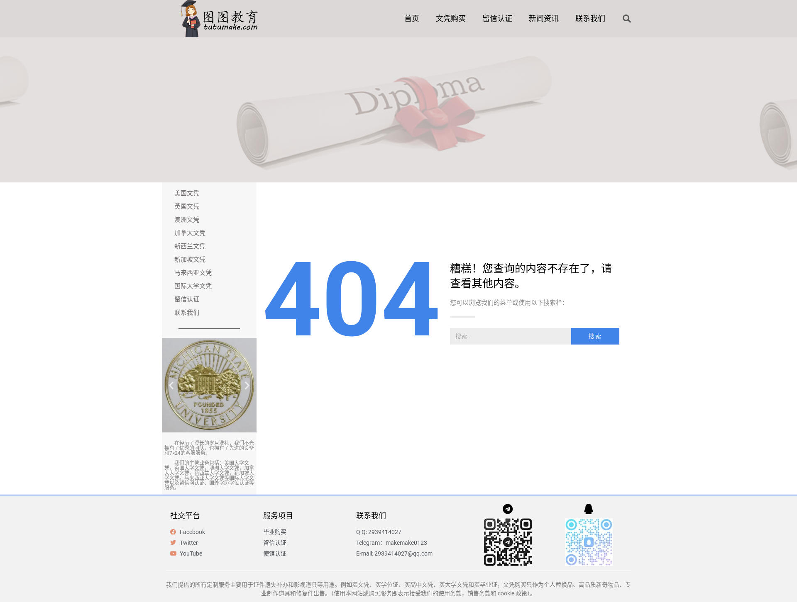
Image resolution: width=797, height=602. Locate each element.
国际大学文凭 (193, 286)
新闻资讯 (544, 18)
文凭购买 (451, 18)
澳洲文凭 (186, 219)
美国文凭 (186, 193)
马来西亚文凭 (193, 273)
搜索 (595, 336)
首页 (411, 18)
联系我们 (590, 18)
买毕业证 (485, 584)
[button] (627, 18)
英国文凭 (186, 206)
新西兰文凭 (189, 246)
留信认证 (497, 18)
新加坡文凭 (189, 259)
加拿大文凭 (189, 233)
